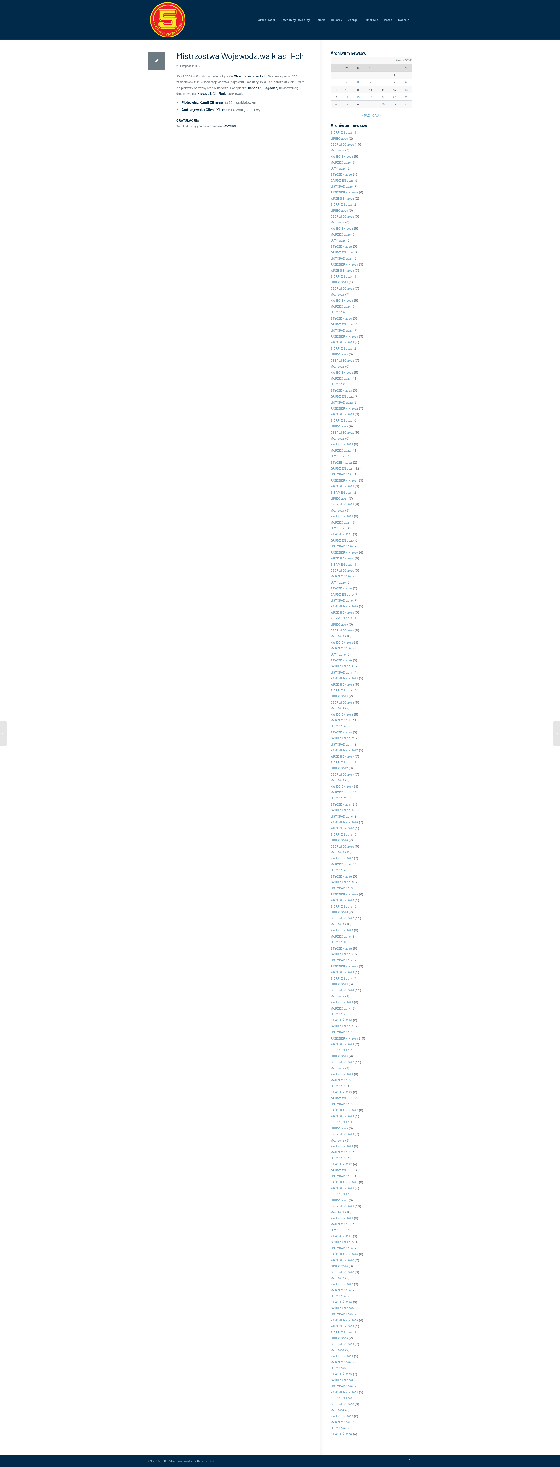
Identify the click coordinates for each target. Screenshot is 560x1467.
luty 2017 (338, 798)
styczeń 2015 (341, 948)
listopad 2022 (342, 402)
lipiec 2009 (339, 1338)
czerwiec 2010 (342, 1272)
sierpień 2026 (342, 132)
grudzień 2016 (342, 810)
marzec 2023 (341, 378)
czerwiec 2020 (342, 570)
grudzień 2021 (342, 468)
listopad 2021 (342, 474)
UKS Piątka (169, 1461)
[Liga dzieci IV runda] (3, 733)
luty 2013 (338, 1086)
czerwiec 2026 (342, 144)
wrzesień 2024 (342, 270)
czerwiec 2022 (342, 432)
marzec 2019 (341, 648)
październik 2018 (344, 678)
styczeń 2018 (341, 732)
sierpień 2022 (342, 420)
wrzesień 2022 (342, 414)
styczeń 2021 (341, 534)
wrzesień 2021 (342, 486)
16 (406, 90)
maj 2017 (337, 780)
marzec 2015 (341, 936)
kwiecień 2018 (342, 714)
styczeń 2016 (341, 876)
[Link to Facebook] (409, 1460)
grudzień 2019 (342, 594)
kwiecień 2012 (342, 1146)
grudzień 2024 (342, 252)
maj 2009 (337, 1350)
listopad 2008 (342, 1386)
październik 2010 (344, 1254)
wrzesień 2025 (342, 198)
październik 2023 (344, 336)
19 (358, 97)
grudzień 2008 (342, 1380)
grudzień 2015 (342, 882)
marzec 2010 (341, 1290)
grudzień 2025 (342, 180)
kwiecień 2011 (342, 1218)
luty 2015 (338, 942)
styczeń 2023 (341, 390)
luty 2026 (338, 168)
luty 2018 (338, 726)
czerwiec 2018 (342, 702)
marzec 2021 (341, 522)
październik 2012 (344, 1110)
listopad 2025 (342, 186)
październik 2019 (344, 606)
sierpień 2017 (342, 762)
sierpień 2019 (342, 618)
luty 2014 (338, 1014)
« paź (365, 115)
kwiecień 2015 (342, 930)
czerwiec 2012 (342, 1134)
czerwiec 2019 (342, 630)
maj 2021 (337, 510)
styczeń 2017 (341, 804)
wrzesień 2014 (342, 972)
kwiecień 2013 (342, 1074)
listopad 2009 (342, 1314)
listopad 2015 (342, 888)
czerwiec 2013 (342, 1062)
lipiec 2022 (339, 426)
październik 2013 (344, 1038)
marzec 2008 (341, 1422)
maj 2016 (337, 852)
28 (383, 104)
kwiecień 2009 (342, 1356)
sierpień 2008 (342, 1398)
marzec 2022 (341, 450)
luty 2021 (338, 528)
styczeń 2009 (341, 1374)
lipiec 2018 (339, 696)
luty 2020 (338, 582)
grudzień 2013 (342, 1026)
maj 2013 (337, 1068)
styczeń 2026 (341, 174)
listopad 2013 (342, 1032)
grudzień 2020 (342, 540)
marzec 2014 (341, 1008)
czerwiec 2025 (342, 216)
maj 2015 (337, 924)
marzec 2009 (341, 1362)
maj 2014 (337, 996)
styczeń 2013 (341, 1092)
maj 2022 (337, 438)
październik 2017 (344, 750)
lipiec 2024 (339, 282)
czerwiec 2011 (342, 1206)
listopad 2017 (342, 744)
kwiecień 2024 (342, 300)
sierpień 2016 (342, 834)
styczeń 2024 (341, 318)
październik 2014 (344, 966)
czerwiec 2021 (342, 504)
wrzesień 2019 (342, 612)
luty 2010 (338, 1296)
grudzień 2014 (342, 954)
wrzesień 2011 (342, 1188)
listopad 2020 (342, 546)
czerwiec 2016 (342, 846)
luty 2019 (338, 654)
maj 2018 (337, 708)
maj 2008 (337, 1410)
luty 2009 (338, 1368)
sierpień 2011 (342, 1194)
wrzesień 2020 (342, 558)
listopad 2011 (342, 1176)
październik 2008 (344, 1392)
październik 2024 (344, 264)
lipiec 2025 (339, 210)
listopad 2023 (342, 330)
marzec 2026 (341, 162)
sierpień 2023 (342, 348)
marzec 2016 (341, 864)
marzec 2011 (341, 1224)
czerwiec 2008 (342, 1404)
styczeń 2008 (341, 1434)
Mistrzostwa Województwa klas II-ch (240, 56)
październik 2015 (344, 894)
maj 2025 (337, 222)
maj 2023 (337, 366)
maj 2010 (337, 1278)
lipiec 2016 (339, 840)
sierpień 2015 (342, 906)
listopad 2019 (342, 600)
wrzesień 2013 (342, 1044)
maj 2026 (337, 150)
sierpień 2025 (342, 204)
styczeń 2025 (341, 246)
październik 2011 (344, 1182)
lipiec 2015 (339, 912)
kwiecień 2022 (342, 444)
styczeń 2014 (341, 1020)
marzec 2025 (341, 234)
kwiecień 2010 (342, 1284)
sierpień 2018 (342, 690)
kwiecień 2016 (342, 858)
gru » (377, 115)
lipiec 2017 (339, 768)
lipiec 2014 (339, 984)
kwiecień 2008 (342, 1416)
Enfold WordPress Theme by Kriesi (195, 1461)
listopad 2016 (342, 816)
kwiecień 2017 (342, 786)
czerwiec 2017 (342, 774)
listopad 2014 (342, 960)
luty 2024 (338, 312)
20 (370, 97)
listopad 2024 (342, 258)
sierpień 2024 (342, 276)
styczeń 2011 (341, 1236)
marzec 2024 (341, 306)
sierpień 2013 (342, 1050)
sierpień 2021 (342, 492)
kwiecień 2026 (342, 156)
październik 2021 (344, 480)
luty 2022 (338, 456)
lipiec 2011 (339, 1200)
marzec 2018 (341, 720)
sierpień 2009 (342, 1332)
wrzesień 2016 (342, 828)
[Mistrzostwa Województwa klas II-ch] (156, 61)
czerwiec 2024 (342, 288)
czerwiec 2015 (342, 918)
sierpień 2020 (342, 564)
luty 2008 (338, 1428)
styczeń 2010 (341, 1302)
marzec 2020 (341, 576)
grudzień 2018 (342, 666)
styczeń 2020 (341, 588)
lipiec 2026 (339, 138)
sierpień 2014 (342, 978)
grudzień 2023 (342, 324)
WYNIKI (230, 126)
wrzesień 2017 (342, 756)
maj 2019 (337, 636)
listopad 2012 (342, 1104)
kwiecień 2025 (342, 228)
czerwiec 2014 (342, 990)
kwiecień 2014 (342, 1002)
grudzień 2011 (342, 1170)
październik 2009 (344, 1320)
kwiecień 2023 (342, 372)
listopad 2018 (342, 672)
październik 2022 (344, 408)
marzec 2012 (341, 1152)
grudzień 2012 (342, 1098)
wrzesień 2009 (342, 1326)
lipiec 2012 (339, 1128)
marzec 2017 (341, 792)
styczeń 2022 (341, 462)
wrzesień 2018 (342, 684)
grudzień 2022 (342, 396)
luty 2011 (338, 1230)
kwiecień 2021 (342, 516)
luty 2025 (338, 240)
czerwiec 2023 (342, 360)
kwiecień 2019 (342, 642)
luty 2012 (338, 1158)
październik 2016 (344, 822)
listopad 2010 (342, 1248)
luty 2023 (338, 384)
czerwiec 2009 (342, 1344)
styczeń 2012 (341, 1164)
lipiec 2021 (339, 498)
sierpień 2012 (342, 1122)
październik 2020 (344, 552)
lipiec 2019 (339, 624)
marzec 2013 (341, 1080)
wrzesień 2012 (342, 1116)
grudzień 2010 (342, 1242)
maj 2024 (337, 294)
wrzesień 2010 (342, 1260)
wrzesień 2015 (342, 900)
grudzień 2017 (342, 738)
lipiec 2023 (339, 354)
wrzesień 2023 (342, 342)
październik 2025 (344, 192)
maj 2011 (337, 1212)
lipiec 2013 (339, 1056)
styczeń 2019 (341, 660)
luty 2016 (338, 870)
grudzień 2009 (342, 1308)
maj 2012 (337, 1140)
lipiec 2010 (339, 1266)
